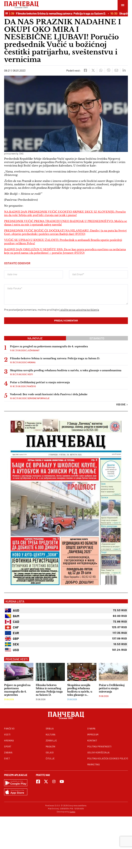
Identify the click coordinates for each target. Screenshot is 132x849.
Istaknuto (97, 338)
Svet (7, 758)
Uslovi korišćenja (98, 752)
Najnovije (35, 338)
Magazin (50, 746)
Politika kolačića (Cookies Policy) (107, 758)
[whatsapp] (101, 70)
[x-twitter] (46, 781)
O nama (91, 728)
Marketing (93, 764)
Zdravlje (51, 740)
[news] (18, 672)
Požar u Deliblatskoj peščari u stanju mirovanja (40, 382)
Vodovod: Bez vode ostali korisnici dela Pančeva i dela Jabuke (48, 394)
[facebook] (85, 70)
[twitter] (93, 70)
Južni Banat (33, 350)
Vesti (30, 374)
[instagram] (54, 781)
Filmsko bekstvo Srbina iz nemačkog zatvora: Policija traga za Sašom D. (53, 13)
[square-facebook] (38, 781)
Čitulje (50, 758)
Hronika (31, 362)
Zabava (8, 752)
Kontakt (92, 740)
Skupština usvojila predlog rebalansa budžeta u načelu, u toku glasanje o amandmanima (65, 370)
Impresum (92, 734)
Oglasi (50, 752)
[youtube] (62, 781)
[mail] (116, 70)
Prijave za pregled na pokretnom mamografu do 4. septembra (49, 346)
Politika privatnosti (99, 746)
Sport (7, 746)
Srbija (50, 728)
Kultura (51, 734)
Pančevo (31, 386)
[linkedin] (124, 70)
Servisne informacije (39, 398)
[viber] (108, 70)
